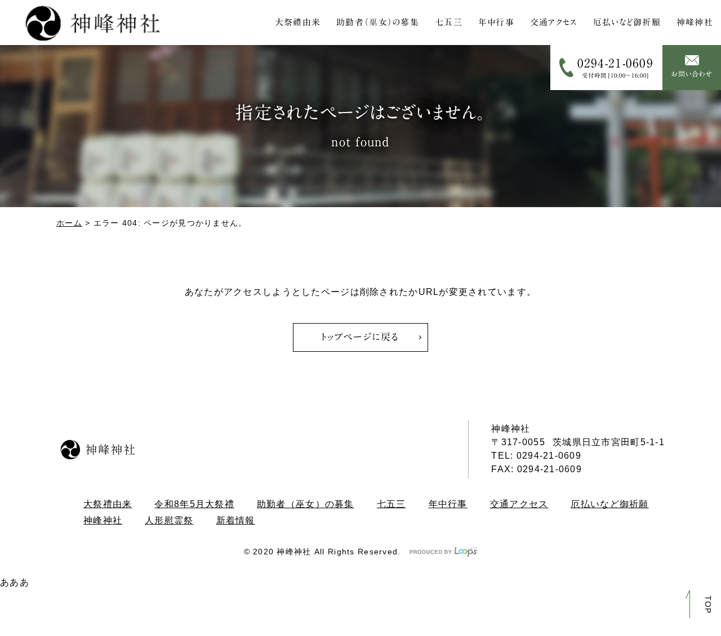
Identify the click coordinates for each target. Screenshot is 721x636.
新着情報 (235, 520)
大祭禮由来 (298, 22)
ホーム (69, 222)
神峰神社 (695, 22)
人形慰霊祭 (169, 520)
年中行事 (496, 22)
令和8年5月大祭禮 (194, 504)
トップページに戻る (360, 337)
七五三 (448, 22)
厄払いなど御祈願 (627, 22)
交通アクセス (553, 22)
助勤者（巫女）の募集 (377, 22)
